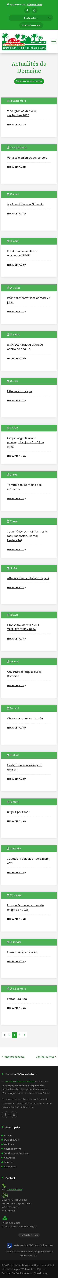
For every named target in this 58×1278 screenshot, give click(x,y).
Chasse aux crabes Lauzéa (25, 718)
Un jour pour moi (18, 812)
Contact (9, 1162)
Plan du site (40, 1273)
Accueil (8, 1135)
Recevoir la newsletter (29, 81)
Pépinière (9, 1144)
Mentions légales (35, 1269)
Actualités (9, 1157)
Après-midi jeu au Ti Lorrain (25, 204)
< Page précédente (13, 1056)
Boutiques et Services (16, 1153)
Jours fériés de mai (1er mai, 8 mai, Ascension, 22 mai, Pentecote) (27, 536)
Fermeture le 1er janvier (22, 952)
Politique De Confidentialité (17, 1273)
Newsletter (10, 1166)
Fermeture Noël (17, 999)
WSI (23, 1269)
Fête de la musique (19, 391)
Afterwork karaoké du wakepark (28, 578)
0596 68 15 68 (34, 4)
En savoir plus (15, 124)
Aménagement (12, 1148)
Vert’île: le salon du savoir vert (27, 158)
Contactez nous (46, 1056)
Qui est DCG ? (11, 1139)
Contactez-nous (31, 25)
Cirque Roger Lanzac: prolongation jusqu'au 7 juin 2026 (25, 442)
